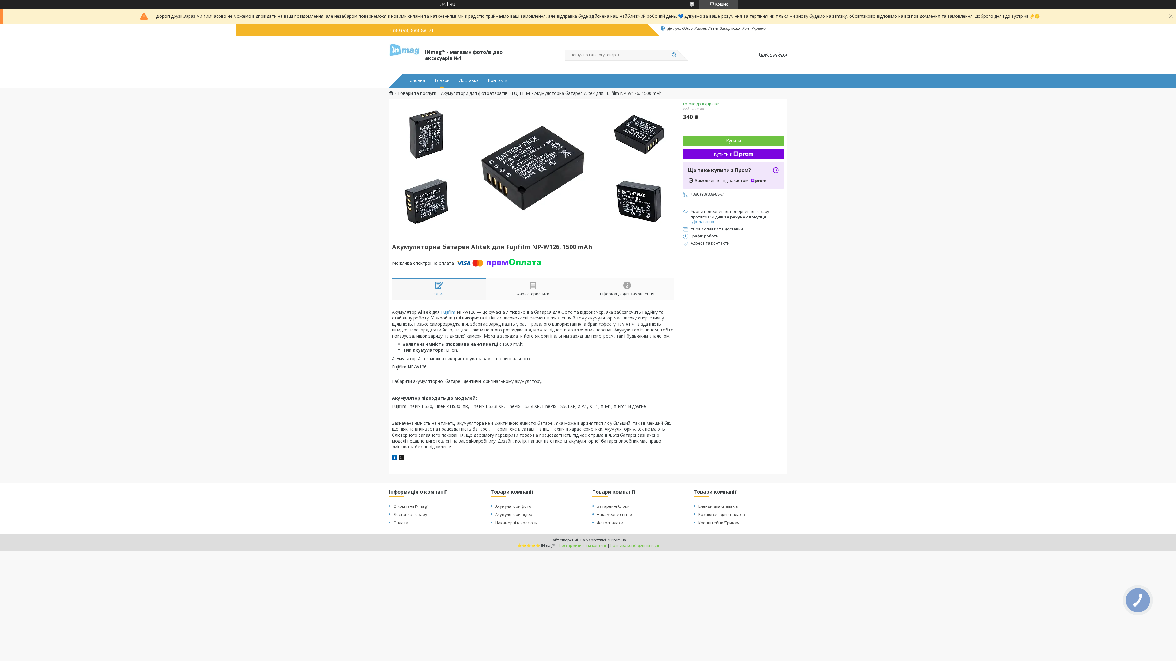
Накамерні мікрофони (516, 522)
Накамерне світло (614, 514)
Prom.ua (618, 540)
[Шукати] (674, 55)
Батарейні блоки (613, 506)
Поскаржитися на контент (582, 545)
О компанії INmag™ (412, 506)
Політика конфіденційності (634, 545)
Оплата (401, 522)
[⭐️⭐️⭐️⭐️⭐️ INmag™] (404, 54)
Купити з (723, 154)
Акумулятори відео (513, 514)
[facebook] (394, 458)
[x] (401, 458)
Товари (442, 80)
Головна (416, 80)
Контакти (498, 80)
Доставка (469, 80)
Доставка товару (410, 514)
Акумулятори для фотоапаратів (474, 93)
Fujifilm (448, 312)
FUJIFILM (521, 93)
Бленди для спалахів (718, 506)
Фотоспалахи (610, 522)
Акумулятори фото (513, 506)
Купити (733, 141)
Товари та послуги (417, 93)
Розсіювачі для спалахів (721, 514)
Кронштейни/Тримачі (719, 522)
